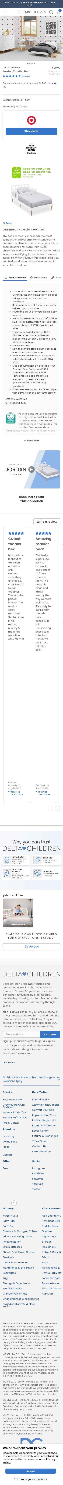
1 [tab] (27, 63)
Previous (51, 808)
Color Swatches (41, 1151)
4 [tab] (34, 63)
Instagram (38, 1168)
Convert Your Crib (43, 1110)
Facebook (38, 1173)
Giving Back (10, 1141)
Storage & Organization (17, 1283)
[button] (10, 76)
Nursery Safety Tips (14, 1112)
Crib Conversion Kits (15, 1293)
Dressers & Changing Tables (20, 1231)
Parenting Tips (41, 1099)
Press (6, 1147)
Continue (50, 1034)
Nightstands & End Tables (18, 1267)
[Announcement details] (58, 1079)
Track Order (39, 1141)
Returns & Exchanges (45, 1136)
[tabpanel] (31, 38)
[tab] (15, 278)
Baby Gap (9, 1226)
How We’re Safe (12, 1099)
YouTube (37, 1184)
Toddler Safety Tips (14, 1117)
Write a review (47, 522)
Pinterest (37, 1178)
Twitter (36, 1189)
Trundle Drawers (13, 1288)
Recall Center (11, 1122)
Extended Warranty (44, 1125)
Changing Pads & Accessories (21, 1299)
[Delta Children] (31, 974)
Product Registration (44, 1120)
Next (58, 808)
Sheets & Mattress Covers (18, 1252)
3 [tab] (32, 63)
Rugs (6, 1278)
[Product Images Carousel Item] (31, 38)
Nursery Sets (10, 1215)
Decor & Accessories (15, 1262)
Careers (7, 1155)
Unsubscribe (9, 1062)
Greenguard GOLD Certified (14, 1106)
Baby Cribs (9, 1221)
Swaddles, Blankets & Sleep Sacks (19, 1305)
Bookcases (9, 1273)
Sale (5, 1168)
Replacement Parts (44, 1115)
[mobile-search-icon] (51, 12)
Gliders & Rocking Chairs (17, 1236)
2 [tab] (29, 63)
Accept (30, 1471)
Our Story (8, 1136)
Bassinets (8, 1257)
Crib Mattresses (12, 1247)
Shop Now (31, 131)
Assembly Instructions (45, 1104)
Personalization (12, 1241)
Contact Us (39, 1146)
